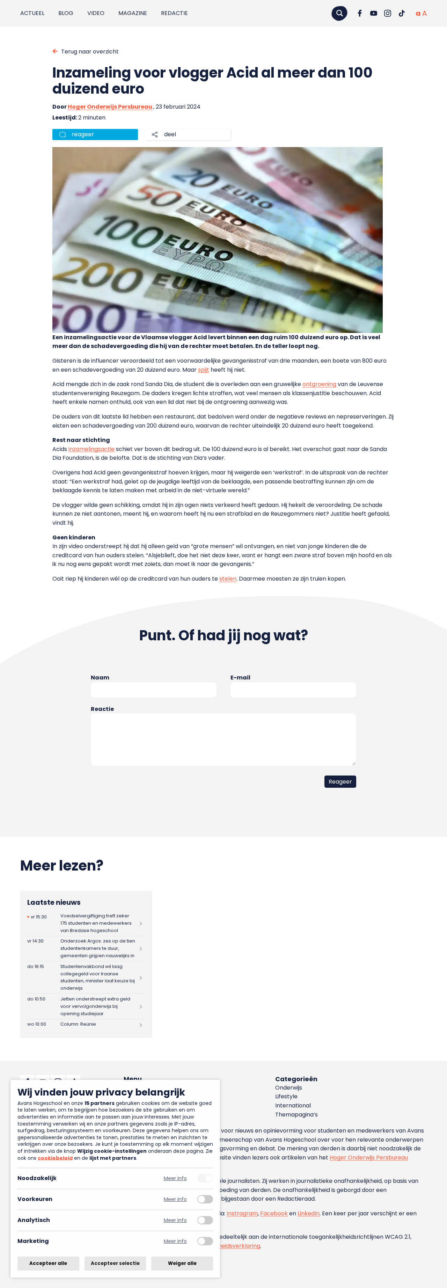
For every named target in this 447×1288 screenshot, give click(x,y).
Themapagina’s (296, 1115)
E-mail (240, 678)
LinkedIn (309, 1213)
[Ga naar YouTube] (374, 13)
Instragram (242, 1213)
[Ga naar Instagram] (388, 13)
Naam (100, 678)
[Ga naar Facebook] (360, 13)
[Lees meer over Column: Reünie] (85, 1024)
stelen (227, 579)
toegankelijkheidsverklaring (222, 1246)
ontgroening (319, 384)
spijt (203, 370)
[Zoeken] (339, 13)
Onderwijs (288, 1088)
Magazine (132, 13)
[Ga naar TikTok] (402, 13)
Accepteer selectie (115, 1263)
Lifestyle (286, 1096)
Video (95, 13)
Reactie (102, 709)
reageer (83, 134)
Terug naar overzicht (90, 52)
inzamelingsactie (91, 449)
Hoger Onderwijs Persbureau (110, 107)
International (293, 1105)
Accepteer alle (48, 1263)
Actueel (32, 13)
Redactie (174, 13)
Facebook (274, 1213)
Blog (65, 13)
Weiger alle (182, 1263)
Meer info (175, 1178)
